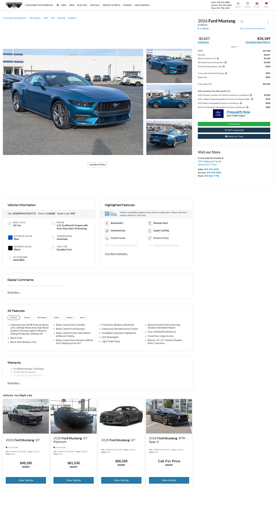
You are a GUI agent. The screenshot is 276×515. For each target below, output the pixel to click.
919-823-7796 (211, 175)
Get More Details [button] (234, 124)
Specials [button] (95, 5)
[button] (73, 102)
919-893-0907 (214, 172)
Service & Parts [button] (111, 5)
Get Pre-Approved (235, 130)
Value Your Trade (235, 136)
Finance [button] (127, 5)
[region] (234, 79)
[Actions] (267, 22)
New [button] (64, 5)
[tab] (13, 317)
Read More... (14, 292)
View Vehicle (26, 480)
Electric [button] (82, 5)
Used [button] (71, 5)
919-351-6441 (211, 169)
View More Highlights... (116, 254)
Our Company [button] (142, 5)
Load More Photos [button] (97, 165)
